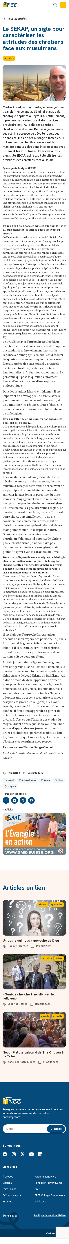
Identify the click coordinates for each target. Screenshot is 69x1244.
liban (60, 780)
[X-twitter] (22, 1154)
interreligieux (29, 780)
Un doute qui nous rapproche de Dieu (31, 940)
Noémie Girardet (18, 946)
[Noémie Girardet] (4, 945)
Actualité (9, 58)
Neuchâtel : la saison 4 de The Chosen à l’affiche (33, 1054)
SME (37, 1189)
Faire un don (10, 1189)
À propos (8, 1176)
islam (47, 780)
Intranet (7, 1201)
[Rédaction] (4, 772)
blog (9, 753)
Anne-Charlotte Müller (21, 1061)
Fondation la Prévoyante (48, 1182)
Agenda (45, 1016)
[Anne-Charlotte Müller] (4, 1061)
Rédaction (14, 772)
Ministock (40, 1201)
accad (11, 780)
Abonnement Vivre (45, 1176)
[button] (63, 5)
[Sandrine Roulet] (4, 1003)
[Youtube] (31, 1154)
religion (12, 786)
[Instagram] (14, 1154)
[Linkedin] (40, 1154)
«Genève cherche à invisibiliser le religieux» (28, 996)
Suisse (59, 958)
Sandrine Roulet (17, 1003)
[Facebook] (5, 1154)
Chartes (7, 1182)
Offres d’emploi (12, 1195)
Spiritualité (56, 904)
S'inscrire (56, 1128)
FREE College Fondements (50, 1195)
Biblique (43, 904)
